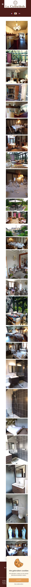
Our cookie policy (18, 584)
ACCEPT (18, 580)
